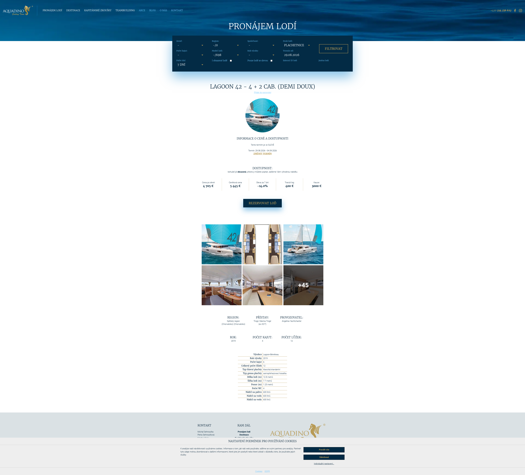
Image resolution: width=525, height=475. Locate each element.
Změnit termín (262, 153)
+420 (501, 10)
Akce (142, 10)
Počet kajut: (182, 51)
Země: (179, 41)
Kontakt (177, 10)
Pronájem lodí (52, 10)
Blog (152, 10)
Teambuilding (125, 10)
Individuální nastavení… (324, 463)
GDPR (267, 471)
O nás (163, 10)
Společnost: (252, 41)
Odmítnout (324, 457)
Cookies (258, 471)
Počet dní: (181, 60)
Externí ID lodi (290, 60)
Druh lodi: (288, 41)
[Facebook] (515, 10)
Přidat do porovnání (262, 92)
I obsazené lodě (219, 60)
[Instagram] (520, 10)
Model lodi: (217, 51)
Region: (215, 41)
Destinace (73, 10)
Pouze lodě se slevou (257, 60)
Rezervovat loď (262, 203)
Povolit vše (324, 449)
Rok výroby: (253, 51)
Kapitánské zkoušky (97, 10)
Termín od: (288, 51)
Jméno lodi (324, 60)
